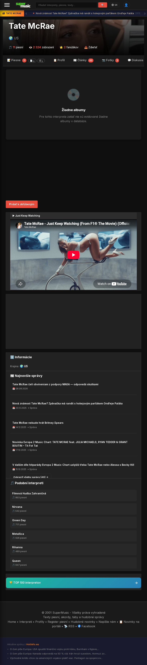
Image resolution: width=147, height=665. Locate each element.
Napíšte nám (107, 622)
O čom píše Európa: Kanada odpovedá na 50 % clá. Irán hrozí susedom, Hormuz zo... (57, 653)
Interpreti (25, 622)
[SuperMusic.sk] (23, 5)
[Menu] (7, 5)
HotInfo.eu (32, 644)
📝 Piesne (25, 60)
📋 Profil (59, 60)
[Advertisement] (73, 170)
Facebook (88, 626)
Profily (39, 622)
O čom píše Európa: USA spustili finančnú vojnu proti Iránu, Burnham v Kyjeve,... (54, 649)
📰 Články (82, 60)
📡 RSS (69, 626)
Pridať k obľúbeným (21, 204)
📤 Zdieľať (90, 47)
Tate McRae (32, 26)
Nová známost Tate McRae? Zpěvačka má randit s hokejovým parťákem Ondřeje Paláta (87, 13)
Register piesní (57, 622)
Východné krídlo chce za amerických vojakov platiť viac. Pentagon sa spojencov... (55, 658)
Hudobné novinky (83, 622)
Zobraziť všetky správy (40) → (30, 477)
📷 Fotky (110, 60)
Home (12, 622)
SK (116, 5)
